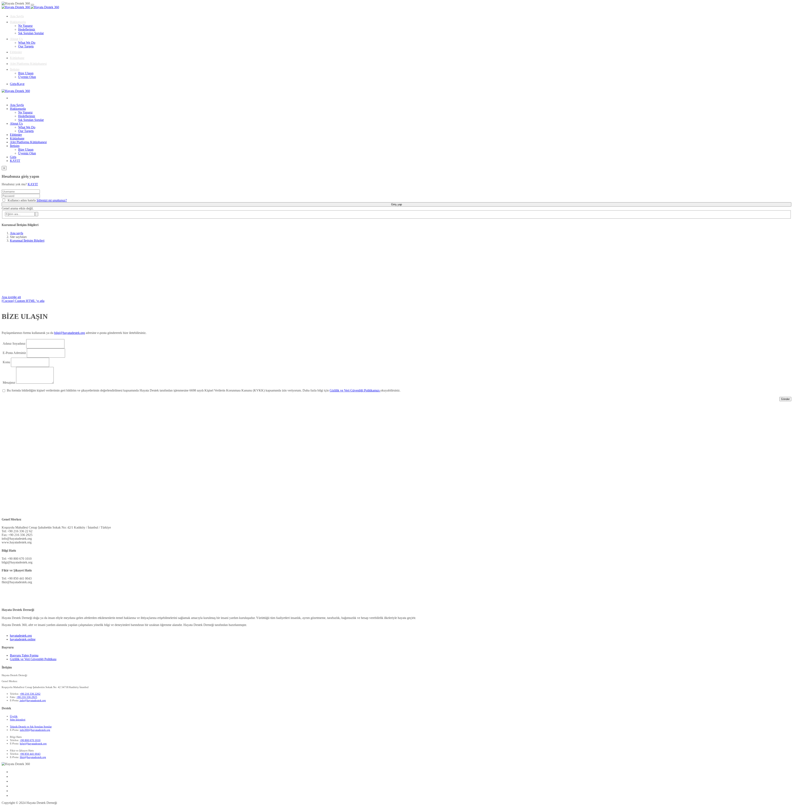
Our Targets (26, 46)
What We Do (26, 42)
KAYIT (15, 160)
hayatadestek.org (21, 635)
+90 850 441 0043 (30, 753)
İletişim (14, 69)
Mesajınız (9, 382)
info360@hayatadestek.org (35, 729)
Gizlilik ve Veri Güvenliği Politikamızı (355, 390)
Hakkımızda (18, 22)
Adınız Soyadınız (14, 343)
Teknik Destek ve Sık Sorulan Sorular (31, 726)
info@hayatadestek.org (32, 700)
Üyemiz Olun (27, 77)
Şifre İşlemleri (17, 719)
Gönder (785, 399)
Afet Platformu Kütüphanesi (28, 63)
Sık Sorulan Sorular (31, 33)
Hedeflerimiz (26, 29)
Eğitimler (16, 52)
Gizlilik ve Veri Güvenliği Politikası (33, 659)
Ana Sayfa (17, 16)
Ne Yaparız (25, 25)
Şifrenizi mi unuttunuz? (52, 200)
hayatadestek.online (23, 639)
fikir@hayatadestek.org (33, 757)
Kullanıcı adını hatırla (22, 200)
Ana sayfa (16, 233)
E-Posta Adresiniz (14, 353)
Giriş (13, 157)
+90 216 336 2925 (27, 697)
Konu (6, 362)
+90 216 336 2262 (30, 693)
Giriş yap (396, 204)
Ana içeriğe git (11, 297)
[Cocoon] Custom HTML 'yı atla (23, 301)
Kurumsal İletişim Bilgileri (27, 240)
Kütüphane (17, 58)
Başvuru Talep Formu (24, 655)
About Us (16, 39)
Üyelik (14, 716)
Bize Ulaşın (25, 73)
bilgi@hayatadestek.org (69, 333)
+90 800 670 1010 (30, 740)
